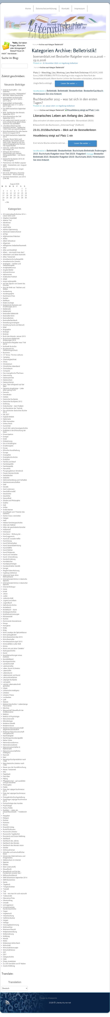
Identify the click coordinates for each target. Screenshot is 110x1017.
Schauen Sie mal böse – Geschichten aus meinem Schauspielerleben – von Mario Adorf (14, 154)
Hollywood (7, 530)
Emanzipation (8, 434)
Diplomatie (7, 419)
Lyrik (4, 700)
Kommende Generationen (12, 621)
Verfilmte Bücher (9, 918)
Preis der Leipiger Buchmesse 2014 (13, 790)
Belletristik (7, 309)
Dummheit (7, 426)
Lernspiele (6, 682)
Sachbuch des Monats (11, 843)
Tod (4, 891)
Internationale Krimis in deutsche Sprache (15, 580)
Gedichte (6, 478)
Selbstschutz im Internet (12, 860)
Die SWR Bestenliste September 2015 (14, 136)
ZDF (4, 952)
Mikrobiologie (8, 721)
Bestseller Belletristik (10, 314)
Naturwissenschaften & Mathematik (11, 748)
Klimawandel (7, 617)
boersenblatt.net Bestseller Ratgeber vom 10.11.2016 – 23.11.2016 (13, 99)
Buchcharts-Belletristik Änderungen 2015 (11, 339)
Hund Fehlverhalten (10, 543)
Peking (5, 779)
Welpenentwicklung (10, 932)
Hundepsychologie (9, 564)
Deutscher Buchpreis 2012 (12, 401)
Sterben (5, 865)
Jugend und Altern (9, 601)
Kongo (5, 623)
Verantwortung (8, 916)
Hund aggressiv (8, 536)
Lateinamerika (8, 666)
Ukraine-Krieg (7, 900)
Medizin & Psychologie (11, 717)
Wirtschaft (7, 945)
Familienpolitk (8, 466)
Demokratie (7, 395)
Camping (6, 357)
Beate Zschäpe (8, 303)
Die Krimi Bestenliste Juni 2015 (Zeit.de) (14, 177)
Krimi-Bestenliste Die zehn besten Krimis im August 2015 (15, 132)
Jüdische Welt (8, 598)
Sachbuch (6, 839)
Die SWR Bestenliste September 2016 (14, 109)
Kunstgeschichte (9, 661)
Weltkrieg (6, 936)
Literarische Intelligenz (11, 690)
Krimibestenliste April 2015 (12, 642)
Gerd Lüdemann (8, 489)
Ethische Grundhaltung (11, 450)
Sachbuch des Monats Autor (13, 845)
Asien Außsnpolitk (9, 281)
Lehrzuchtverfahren (10, 677)
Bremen (6, 334)
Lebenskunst (7, 673)
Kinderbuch (7, 607)
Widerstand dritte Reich (11, 943)
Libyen (5, 688)
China (5, 362)
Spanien (6, 862)
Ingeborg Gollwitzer (10, 573)
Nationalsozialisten (10, 745)
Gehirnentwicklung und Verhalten (15, 480)
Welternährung (8, 934)
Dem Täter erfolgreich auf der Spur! (13, 385)
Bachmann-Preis (9, 296)
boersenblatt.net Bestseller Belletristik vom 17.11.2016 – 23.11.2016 (13, 104)
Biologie (6, 332)
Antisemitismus (9, 272)
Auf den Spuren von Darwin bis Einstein (14, 284)
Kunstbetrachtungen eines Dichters (12, 656)
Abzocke (6, 225)
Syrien (5, 882)
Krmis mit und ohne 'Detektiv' (13, 648)
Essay (5, 448)
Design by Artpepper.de (48, 998)
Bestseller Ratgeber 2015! (62, 157)
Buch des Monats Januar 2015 (14, 336)
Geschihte (6, 496)
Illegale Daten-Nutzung (11, 571)
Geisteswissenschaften (11, 482)
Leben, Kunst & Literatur (11, 668)
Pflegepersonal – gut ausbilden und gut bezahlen (14, 782)
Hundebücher (7, 561)
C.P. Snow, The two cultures (13, 355)
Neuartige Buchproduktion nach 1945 (14, 760)
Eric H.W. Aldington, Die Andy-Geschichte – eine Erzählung (13, 173)
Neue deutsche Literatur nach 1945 (13, 764)
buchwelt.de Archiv (9, 346)
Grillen (5, 507)
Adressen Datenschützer (12, 232)
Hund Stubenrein (9, 552)
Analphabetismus (9, 268)
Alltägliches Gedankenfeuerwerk (14, 245)
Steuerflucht (7, 869)
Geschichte (7, 494)
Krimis (5, 646)
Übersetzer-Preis (9, 898)
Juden (5, 596)
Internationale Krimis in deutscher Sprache (15, 584)
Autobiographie (8, 294)
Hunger (5, 568)
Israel (5, 591)
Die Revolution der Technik (12, 408)
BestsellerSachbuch (10, 320)
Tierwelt (6, 889)
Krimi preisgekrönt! (9, 635)
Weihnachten (7, 927)
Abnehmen (7, 223)
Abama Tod (7, 220)
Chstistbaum (7, 369)
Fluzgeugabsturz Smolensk (13, 471)
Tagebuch (6, 884)
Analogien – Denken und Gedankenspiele (12, 264)
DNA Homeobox (8, 421)
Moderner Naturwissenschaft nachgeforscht (13, 732)
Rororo (5, 825)
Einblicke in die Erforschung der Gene (14, 431)
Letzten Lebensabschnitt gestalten (12, 685)
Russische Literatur (10, 832)
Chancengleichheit (9, 359)
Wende (5, 939)
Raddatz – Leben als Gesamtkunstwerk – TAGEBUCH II (15, 811)
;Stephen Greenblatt (10, 218)
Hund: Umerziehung (10, 557)
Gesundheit (7, 498)
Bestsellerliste (8, 318)
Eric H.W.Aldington (9, 443)
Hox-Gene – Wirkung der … (12, 534)
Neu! (4, 757)
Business (6, 353)
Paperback (6, 774)
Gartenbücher (8, 475)
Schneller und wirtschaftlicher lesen (13, 853)
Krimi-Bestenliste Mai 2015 (13, 637)
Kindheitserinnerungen (11, 614)
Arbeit (5, 279)
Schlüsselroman (9, 850)
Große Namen (8, 510)
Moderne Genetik (9, 723)
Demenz (6, 392)
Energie (5, 437)
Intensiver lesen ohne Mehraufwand (10, 576)
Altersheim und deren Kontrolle (14, 255)
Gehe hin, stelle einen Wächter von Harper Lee (14, 148)
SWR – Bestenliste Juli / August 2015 (14, 166)
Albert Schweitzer (9, 241)
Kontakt (65, 8)
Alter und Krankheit (10, 250)
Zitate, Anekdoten (9, 961)
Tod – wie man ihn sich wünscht (15, 894)
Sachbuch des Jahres (11, 841)
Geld (4, 485)
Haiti (4, 520)
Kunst (5, 653)
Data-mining (7, 375)
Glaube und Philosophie (11, 501)
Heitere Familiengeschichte (12, 523)
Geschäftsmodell (9, 491)
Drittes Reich (7, 424)
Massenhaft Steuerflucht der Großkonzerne (13, 711)
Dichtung (6, 404)
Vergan (5, 920)
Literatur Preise (8, 695)
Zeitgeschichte (8, 957)
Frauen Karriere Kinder (11, 473)
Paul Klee (6, 776)
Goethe (5, 503)
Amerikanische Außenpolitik (13, 259)
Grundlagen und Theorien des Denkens (14, 513)
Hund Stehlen (8, 550)
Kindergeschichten (9, 612)
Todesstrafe (7, 896)
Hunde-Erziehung (9, 559)
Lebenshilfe (7, 671)
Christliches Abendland (11, 366)
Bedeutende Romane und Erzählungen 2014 (12, 306)
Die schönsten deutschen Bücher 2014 (15, 411)
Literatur (6, 693)
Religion (6, 818)
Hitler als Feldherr (9, 525)
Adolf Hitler (7, 227)
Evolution (6, 459)
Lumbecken (7, 697)
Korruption (6, 626)
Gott (4, 505)
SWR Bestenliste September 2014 (15, 878)
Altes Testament (9, 257)
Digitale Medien (8, 417)
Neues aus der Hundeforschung (14, 767)
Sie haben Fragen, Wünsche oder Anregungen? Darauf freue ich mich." (14, 48)
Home (28, 8)
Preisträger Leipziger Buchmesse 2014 (15, 800)
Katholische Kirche (9, 605)
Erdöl (5, 439)
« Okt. (7, 202)
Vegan (5, 911)
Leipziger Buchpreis (10, 680)
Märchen (6, 708)
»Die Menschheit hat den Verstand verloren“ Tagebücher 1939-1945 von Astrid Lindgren (14, 127)
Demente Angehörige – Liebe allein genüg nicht (13, 389)
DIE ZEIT (6, 414)
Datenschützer (8, 382)
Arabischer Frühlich (10, 277)
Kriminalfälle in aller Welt (12, 644)
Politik (5, 787)
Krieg (5, 630)
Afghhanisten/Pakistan (11, 236)
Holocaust (6, 532)
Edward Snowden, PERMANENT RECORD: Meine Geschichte (14, 94)
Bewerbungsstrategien (11, 323)
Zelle (4, 959)
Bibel (4, 327)
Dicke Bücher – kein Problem (13, 406)
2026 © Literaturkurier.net (60, 1003)
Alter (4, 248)
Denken (5, 397)
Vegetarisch (7, 913)
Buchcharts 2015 (83, 157)
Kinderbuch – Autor (10, 610)
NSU (4, 772)
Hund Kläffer (7, 548)
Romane (6, 823)
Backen (5, 298)
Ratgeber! (6, 816)
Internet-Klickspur (9, 587)
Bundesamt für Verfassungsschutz (10, 349)
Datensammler (8, 378)
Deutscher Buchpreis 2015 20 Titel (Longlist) (13, 159)
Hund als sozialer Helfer (11, 539)
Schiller (5, 848)
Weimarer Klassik (9, 929)
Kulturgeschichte (9, 651)
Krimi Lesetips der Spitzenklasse (14, 632)
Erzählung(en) (8, 446)
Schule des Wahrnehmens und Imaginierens (14, 857)
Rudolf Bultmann (9, 829)
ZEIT (5, 955)
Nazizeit (6, 755)
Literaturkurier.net (53, 30)
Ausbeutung (7, 291)
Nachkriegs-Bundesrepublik (13, 738)
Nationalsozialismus (10, 743)
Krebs (5, 628)
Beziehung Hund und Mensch (13, 325)
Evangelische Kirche (10, 457)
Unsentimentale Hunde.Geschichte (9, 908)
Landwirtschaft (8, 664)
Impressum (79, 8)
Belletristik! (7, 311)
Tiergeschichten (9, 887)
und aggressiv (8, 905)
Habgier (5, 518)
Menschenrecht (8, 719)
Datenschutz (7, 380)
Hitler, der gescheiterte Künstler (14, 527)
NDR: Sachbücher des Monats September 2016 (14, 113)
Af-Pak (5, 234)
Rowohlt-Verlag (8, 827)
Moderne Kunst (8, 726)
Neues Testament (9, 770)
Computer (6, 371)
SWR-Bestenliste (9, 880)
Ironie (5, 589)
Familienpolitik (8, 464)
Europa (5, 453)
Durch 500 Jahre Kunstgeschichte (15, 428)
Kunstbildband (8, 659)
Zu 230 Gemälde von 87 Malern (14, 964)
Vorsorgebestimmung (11, 925)
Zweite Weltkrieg (9, 966)
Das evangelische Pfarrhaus (13, 373)
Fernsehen (6, 469)
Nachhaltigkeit (8, 736)
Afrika (5, 239)
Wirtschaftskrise (9, 950)
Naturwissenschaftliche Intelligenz (11, 752)
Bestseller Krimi (8, 316)
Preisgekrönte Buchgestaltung (14, 797)
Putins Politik (7, 808)
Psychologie (7, 806)
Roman (5, 820)
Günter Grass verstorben (12, 516)
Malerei (5, 702)
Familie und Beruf (9, 462)
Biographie (7, 329)
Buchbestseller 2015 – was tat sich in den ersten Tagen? (65, 101)
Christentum (7, 364)
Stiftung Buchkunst (10, 875)
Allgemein (6, 243)
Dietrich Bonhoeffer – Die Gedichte (12, 90)
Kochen (5, 619)
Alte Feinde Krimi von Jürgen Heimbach (13, 170)
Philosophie (7, 785)
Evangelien (7, 455)
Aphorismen (7, 274)
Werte (5, 941)
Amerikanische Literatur (11, 261)
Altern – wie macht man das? (13, 252)
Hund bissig (7, 541)
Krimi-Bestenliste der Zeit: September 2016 (12, 117)
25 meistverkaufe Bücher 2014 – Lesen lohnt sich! (15, 215)
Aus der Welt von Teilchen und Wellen (14, 288)
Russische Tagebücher (11, 834)
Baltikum (6, 301)
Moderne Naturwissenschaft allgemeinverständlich (13, 729)
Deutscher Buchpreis (10, 399)
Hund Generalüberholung (12, 545)
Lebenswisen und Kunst (11, 675)
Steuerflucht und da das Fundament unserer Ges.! (12, 872)
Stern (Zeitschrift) (9, 867)
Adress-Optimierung (10, 229)
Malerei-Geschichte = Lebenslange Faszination (15, 705)
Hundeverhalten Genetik (11, 566)
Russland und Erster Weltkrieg (14, 836)
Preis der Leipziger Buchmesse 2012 (14, 794)
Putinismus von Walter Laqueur (14, 163)
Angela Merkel (8, 270)
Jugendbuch (7, 603)
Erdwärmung (7, 441)
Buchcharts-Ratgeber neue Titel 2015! (14, 343)
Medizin (6, 714)
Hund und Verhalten (10, 555)
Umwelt (5, 903)
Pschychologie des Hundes (13, 803)
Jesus (5, 594)
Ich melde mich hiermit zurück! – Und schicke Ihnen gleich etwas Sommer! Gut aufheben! (15, 122)
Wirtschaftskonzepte (10, 948)
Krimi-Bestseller (8, 639)
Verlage (5, 923)
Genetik (5, 487)
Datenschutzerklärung (46, 8)
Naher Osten (7, 740)
